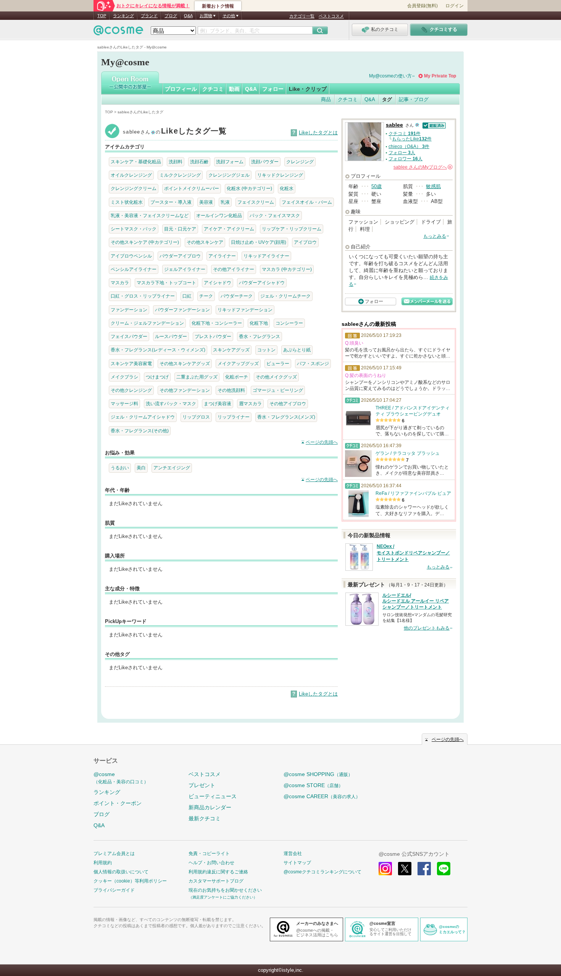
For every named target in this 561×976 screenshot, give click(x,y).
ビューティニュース (213, 796)
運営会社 (293, 853)
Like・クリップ (308, 89)
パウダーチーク (237, 295)
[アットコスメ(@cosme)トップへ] (118, 32)
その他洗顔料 (231, 390)
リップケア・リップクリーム (291, 228)
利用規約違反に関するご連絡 (218, 872)
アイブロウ (305, 242)
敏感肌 (433, 186)
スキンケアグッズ (231, 349)
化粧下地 (259, 323)
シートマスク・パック (133, 228)
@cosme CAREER (322, 796)
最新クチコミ (205, 818)
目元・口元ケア (180, 228)
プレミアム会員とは (114, 853)
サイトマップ (297, 862)
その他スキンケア (205, 242)
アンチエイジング (171, 467)
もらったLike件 (412, 139)
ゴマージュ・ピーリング (278, 390)
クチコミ (213, 89)
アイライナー (222, 255)
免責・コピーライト (209, 853)
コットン (266, 349)
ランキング (123, 15)
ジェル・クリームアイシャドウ (143, 416)
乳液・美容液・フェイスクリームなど (150, 215)
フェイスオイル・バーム (307, 202)
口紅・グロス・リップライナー (143, 295)
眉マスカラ (250, 403)
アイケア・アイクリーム (229, 228)
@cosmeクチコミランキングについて (322, 872)
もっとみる (434, 236)
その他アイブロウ (287, 403)
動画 (234, 89)
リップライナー (234, 416)
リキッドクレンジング (280, 174)
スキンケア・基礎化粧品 (136, 161)
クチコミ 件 (405, 133)
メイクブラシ (124, 376)
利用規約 (103, 862)
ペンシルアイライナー (133, 269)
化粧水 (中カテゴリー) (249, 188)
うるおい (120, 467)
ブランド (149, 15)
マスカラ (120, 282)
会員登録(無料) (422, 5)
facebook (424, 868)
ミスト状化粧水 (127, 202)
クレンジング (300, 161)
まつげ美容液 (217, 403)
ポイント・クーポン (118, 803)
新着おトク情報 (218, 6)
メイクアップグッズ (238, 363)
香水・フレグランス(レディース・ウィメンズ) (158, 349)
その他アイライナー (233, 269)
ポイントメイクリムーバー (191, 188)
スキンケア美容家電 (131, 363)
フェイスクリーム (255, 202)
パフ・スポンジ (313, 363)
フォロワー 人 (405, 158)
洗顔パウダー (265, 161)
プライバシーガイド (114, 890)
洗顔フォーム (229, 161)
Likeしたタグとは (318, 132)
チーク (206, 295)
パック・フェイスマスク (275, 215)
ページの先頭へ (322, 442)
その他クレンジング (131, 390)
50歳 (376, 186)
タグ (387, 99)
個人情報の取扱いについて (121, 872)
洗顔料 (175, 161)
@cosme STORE (313, 785)
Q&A (188, 15)
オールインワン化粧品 (219, 215)
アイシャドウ (217, 282)
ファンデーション (129, 309)
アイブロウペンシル (131, 255)
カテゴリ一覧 (301, 16)
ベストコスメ (331, 16)
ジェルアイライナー (184, 269)
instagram (385, 868)
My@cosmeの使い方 (390, 76)
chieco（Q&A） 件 (409, 146)
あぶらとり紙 (297, 349)
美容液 (206, 202)
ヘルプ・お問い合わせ (211, 862)
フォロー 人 (402, 152)
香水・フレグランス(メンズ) (286, 416)
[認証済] (433, 125)
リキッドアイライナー (266, 255)
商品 (326, 99)
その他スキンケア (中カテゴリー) (145, 242)
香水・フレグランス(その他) (140, 430)
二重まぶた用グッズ (197, 376)
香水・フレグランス (259, 336)
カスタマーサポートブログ (216, 881)
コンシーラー (289, 323)
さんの (422, 167)
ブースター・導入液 (171, 202)
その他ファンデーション (185, 390)
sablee (394, 125)
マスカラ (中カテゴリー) (287, 269)
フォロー (273, 89)
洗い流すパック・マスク (171, 403)
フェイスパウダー (129, 336)
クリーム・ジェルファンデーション (147, 323)
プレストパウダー (213, 336)
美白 (141, 467)
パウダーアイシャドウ (262, 282)
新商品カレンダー (210, 807)
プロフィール (181, 89)
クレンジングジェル (229, 174)
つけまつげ (157, 376)
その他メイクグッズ (276, 376)
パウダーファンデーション (182, 309)
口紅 (187, 295)
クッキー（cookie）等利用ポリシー (130, 881)
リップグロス (196, 416)
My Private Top (440, 76)
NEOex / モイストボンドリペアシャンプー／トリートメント (413, 553)
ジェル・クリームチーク (285, 295)
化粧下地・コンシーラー (217, 323)
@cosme (121, 777)
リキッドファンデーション (245, 309)
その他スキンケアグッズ (185, 363)
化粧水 (286, 188)
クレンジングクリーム (133, 188)
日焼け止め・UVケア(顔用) (258, 242)
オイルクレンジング (131, 174)
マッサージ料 (124, 403)
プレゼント (202, 785)
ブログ (170, 15)
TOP (101, 15)
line (443, 868)
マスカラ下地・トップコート (166, 282)
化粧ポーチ (236, 376)
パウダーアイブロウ (180, 255)
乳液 (225, 202)
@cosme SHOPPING (318, 774)
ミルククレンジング (180, 174)
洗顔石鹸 (199, 161)
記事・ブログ (414, 99)
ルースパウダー (171, 336)
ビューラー (277, 363)
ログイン (454, 5)
